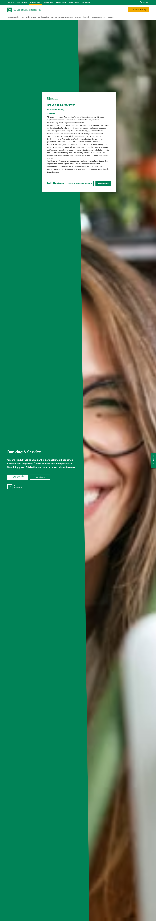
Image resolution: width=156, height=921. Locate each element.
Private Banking (22, 2)
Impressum (51, 113)
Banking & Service (35, 2)
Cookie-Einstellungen (55, 183)
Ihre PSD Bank (49, 2)
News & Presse (61, 2)
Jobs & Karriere (74, 2)
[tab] (13, 17)
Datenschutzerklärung (55, 110)
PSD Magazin (86, 2)
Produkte (11, 2)
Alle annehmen (103, 184)
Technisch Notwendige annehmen (80, 184)
